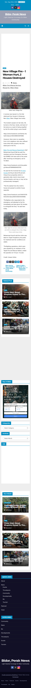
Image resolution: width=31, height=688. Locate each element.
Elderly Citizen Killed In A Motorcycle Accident (15, 328)
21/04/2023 (8, 527)
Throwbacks (7, 502)
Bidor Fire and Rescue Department (14, 150)
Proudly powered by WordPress (10, 674)
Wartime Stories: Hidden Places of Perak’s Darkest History (15, 507)
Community (6, 593)
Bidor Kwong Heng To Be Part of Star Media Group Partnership (10, 268)
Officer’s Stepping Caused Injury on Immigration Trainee (13, 311)
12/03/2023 (8, 545)
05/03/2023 (8, 563)
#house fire (6, 88)
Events (5, 587)
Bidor (8, 118)
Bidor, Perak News (15, 14)
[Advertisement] (15, 49)
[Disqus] (15, 358)
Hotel (2, 610)
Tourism (5, 602)
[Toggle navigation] (28, 26)
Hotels (17, 4)
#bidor (15, 83)
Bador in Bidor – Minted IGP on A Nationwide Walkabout (20, 268)
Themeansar (15, 677)
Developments (7, 596)
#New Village (14, 88)
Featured (4, 606)
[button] (25, 26)
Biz (4, 599)
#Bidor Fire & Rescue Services (12, 85)
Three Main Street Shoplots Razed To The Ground (14, 294)
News (4, 68)
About (12, 4)
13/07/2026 (8, 510)
